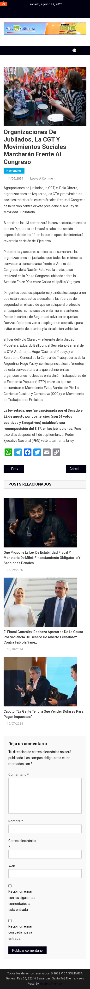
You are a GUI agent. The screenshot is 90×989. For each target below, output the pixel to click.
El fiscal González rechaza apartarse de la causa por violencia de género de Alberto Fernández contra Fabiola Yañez (43, 637)
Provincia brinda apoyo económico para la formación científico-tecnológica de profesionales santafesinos (17, 469)
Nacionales (14, 170)
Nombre (15, 821)
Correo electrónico (22, 844)
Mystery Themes (51, 983)
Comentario (18, 774)
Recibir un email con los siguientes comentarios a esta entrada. (21, 901)
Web (11, 866)
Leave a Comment (42, 178)
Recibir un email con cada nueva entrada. (20, 932)
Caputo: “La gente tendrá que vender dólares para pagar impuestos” (44, 714)
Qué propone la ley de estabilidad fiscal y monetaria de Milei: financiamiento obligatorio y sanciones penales (42, 558)
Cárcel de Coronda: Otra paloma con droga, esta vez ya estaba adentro (78, 469)
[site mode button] (77, 50)
